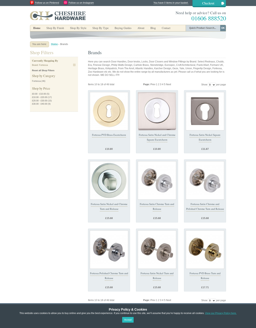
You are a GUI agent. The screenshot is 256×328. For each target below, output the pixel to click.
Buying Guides (123, 28)
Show (204, 84)
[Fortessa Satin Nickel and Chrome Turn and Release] (109, 180)
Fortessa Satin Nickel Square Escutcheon (205, 137)
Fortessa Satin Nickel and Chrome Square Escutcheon (157, 137)
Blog (153, 28)
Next (168, 84)
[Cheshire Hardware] (58, 15)
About (140, 28)
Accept (128, 319)
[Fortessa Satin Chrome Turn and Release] (157, 180)
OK (223, 28)
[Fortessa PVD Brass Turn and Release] (205, 249)
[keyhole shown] (109, 111)
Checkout (208, 3)
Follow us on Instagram (81, 2)
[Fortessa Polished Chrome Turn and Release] (109, 249)
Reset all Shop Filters (43, 70)
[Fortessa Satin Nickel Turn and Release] (157, 249)
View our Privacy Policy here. (221, 313)
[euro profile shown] (205, 111)
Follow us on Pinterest (47, 2)
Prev (153, 84)
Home (36, 28)
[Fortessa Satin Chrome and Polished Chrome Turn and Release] (205, 180)
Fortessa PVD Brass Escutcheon (109, 135)
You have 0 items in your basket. (170, 2)
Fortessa (36, 81)
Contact (166, 28)
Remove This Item (74, 65)
